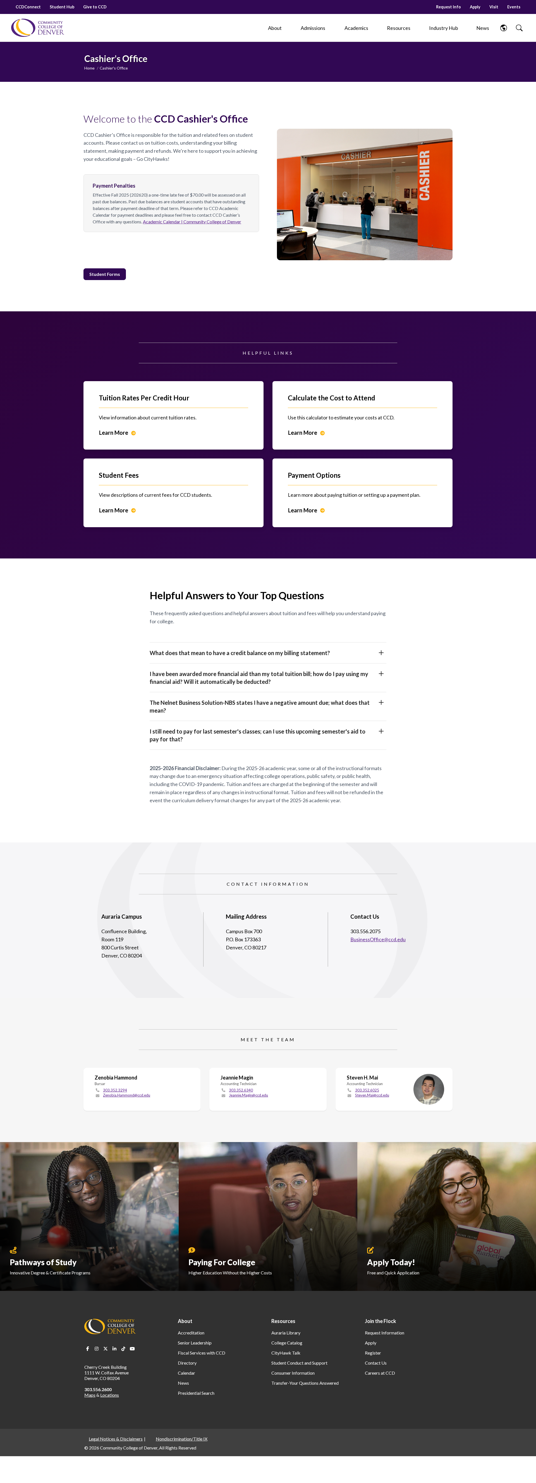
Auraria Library (285, 1332)
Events (513, 6)
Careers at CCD (380, 1372)
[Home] (37, 27)
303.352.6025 (367, 1090)
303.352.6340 (241, 1090)
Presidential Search (196, 1393)
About (185, 1321)
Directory (187, 1362)
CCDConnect (28, 6)
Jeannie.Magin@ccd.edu (248, 1095)
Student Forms (104, 274)
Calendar (186, 1372)
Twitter (105, 1348)
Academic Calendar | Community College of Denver (192, 221)
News (183, 1383)
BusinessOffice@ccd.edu (378, 939)
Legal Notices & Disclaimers (116, 1438)
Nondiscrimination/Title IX (181, 1438)
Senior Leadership (195, 1342)
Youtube (132, 1348)
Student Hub (62, 6)
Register (373, 1352)
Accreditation (191, 1332)
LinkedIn (114, 1348)
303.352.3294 (115, 1090)
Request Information (384, 1332)
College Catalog (286, 1342)
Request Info (448, 6)
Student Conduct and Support (299, 1362)
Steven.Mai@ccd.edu (372, 1095)
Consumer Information (293, 1372)
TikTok (123, 1348)
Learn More (113, 432)
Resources (283, 1321)
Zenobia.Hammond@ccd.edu (126, 1095)
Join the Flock (380, 1321)
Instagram (96, 1348)
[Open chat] (524, 1470)
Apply (475, 6)
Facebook (87, 1348)
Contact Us (376, 1362)
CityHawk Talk (285, 1352)
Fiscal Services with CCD (201, 1352)
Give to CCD (95, 6)
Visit (493, 6)
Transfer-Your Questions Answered (305, 1383)
